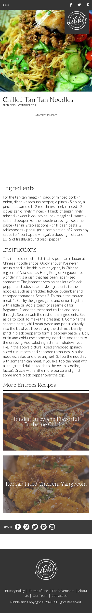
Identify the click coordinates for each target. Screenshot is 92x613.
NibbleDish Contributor (19, 105)
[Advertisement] (46, 148)
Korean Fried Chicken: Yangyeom (46, 484)
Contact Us (59, 595)
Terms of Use (38, 590)
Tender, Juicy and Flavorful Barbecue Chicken (46, 421)
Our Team (40, 595)
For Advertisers (63, 590)
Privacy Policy (15, 590)
